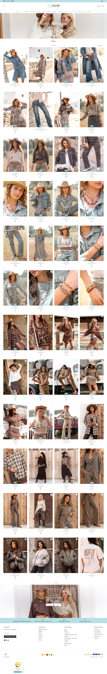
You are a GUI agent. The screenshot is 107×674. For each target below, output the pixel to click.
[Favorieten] (100, 6)
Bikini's (44, 11)
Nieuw (17, 11)
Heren (66, 11)
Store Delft (96, 629)
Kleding (39, 11)
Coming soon (33, 11)
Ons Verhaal (66, 633)
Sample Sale (66, 640)
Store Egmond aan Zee (98, 634)
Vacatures (66, 641)
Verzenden (41, 634)
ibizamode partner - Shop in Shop (70, 638)
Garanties (40, 638)
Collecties (79, 11)
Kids (70, 11)
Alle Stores (96, 638)
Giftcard (89, 11)
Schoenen (49, 11)
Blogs (65, 629)
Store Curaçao (97, 636)
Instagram (49, 604)
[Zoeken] (4, 6)
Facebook (57, 604)
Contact (40, 640)
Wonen (74, 11)
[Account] (98, 6)
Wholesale (66, 636)
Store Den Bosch (97, 631)
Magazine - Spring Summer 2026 (70, 634)
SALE (22, 11)
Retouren (40, 636)
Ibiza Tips (66, 631)
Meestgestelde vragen (43, 629)
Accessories (60, 11)
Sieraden (54, 11)
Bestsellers (27, 11)
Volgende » (57, 582)
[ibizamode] (53, 6)
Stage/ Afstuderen (67, 643)
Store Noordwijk (97, 633)
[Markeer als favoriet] (25, 48)
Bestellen (40, 631)
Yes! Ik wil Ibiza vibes (10, 636)
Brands (84, 11)
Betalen (40, 633)
